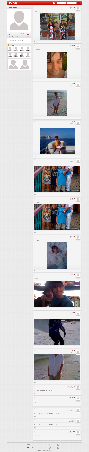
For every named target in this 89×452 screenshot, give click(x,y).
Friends (12, 45)
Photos (13, 36)
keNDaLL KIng (71, 386)
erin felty (73, 409)
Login (78, 2)
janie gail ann (72, 397)
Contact (28, 449)
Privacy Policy (29, 446)
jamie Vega (72, 431)
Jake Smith (72, 7)
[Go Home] (12, 3)
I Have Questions (30, 447)
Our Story (28, 444)
